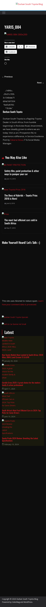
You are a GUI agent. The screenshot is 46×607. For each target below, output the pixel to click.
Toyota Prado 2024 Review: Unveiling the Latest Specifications (20, 439)
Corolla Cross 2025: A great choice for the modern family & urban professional (21, 383)
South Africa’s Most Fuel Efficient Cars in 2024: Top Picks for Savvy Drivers (21, 411)
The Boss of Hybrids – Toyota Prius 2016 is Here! (20, 197)
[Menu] (4, 13)
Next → (40, 82)
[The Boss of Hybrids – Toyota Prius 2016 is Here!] (13, 189)
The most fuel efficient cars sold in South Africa (20, 221)
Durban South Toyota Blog (27, 599)
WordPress (28, 602)
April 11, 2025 (9, 389)
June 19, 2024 (9, 416)
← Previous (7, 76)
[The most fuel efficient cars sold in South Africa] (5, 214)
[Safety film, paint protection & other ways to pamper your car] (14, 165)
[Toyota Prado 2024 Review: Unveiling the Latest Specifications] (23, 426)
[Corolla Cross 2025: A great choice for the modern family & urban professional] (23, 371)
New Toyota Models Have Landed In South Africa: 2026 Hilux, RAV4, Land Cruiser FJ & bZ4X (22, 356)
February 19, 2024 (11, 444)
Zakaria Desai (16, 140)
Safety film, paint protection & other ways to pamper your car (21, 172)
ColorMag (16, 602)
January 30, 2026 (11, 361)
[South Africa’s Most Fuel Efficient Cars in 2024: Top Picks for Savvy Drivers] (23, 399)
